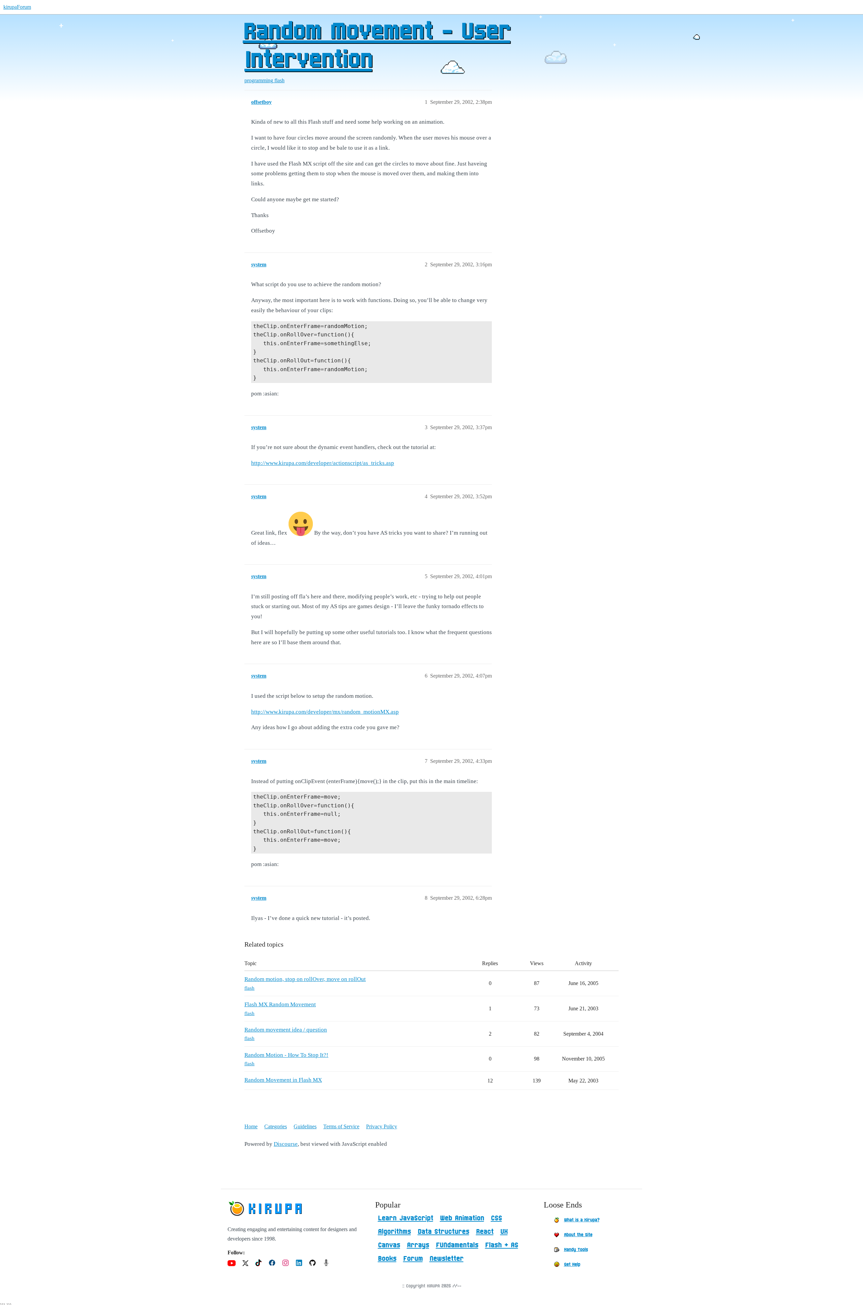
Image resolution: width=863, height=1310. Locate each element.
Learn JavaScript (405, 1218)
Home (251, 1126)
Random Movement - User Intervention (376, 46)
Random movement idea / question (285, 1029)
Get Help (572, 1264)
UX (504, 1232)
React (485, 1232)
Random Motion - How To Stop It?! (286, 1055)
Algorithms (394, 1232)
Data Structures (443, 1232)
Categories (275, 1126)
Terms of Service (341, 1126)
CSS (496, 1218)
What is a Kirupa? (581, 1220)
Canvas (389, 1245)
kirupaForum (17, 7)
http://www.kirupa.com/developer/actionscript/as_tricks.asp (322, 463)
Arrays (418, 1245)
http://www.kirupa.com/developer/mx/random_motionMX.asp (325, 712)
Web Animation (462, 1218)
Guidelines (305, 1126)
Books (387, 1259)
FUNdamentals (457, 1245)
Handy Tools (576, 1249)
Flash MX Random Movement (280, 1004)
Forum (413, 1259)
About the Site (578, 1235)
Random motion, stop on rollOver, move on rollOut (305, 979)
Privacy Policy (381, 1126)
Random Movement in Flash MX (283, 1080)
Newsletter (446, 1259)
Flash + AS (501, 1245)
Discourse (286, 1144)
